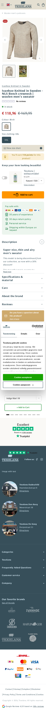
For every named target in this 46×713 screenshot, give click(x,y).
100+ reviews (38, 706)
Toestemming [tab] (9, 334)
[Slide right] (41, 40)
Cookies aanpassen (21, 385)
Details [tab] (24, 334)
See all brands (8, 603)
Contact (8, 689)
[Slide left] (5, 40)
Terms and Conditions (25, 695)
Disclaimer (36, 689)
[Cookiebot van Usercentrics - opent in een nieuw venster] (32, 326)
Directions (24, 491)
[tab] (7, 414)
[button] (2, 5)
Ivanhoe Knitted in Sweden (16, 86)
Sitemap (16, 689)
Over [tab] (38, 334)
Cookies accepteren (23, 377)
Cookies (40, 695)
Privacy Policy (9, 695)
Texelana (22, 700)
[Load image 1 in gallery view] (9, 71)
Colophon (26, 689)
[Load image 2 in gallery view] (23, 71)
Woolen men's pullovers (14, 13)
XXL (6, 140)
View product (29, 185)
